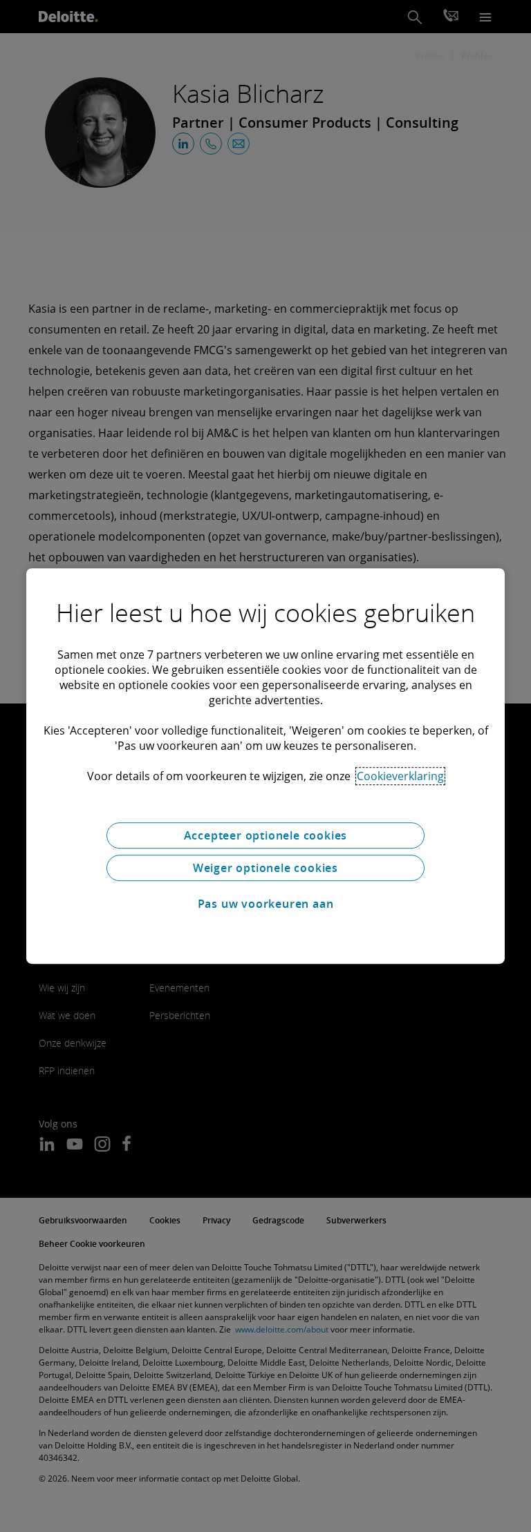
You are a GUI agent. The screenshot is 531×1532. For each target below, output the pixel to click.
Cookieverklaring (400, 776)
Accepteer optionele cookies (266, 835)
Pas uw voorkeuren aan (266, 903)
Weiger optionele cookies (265, 867)
